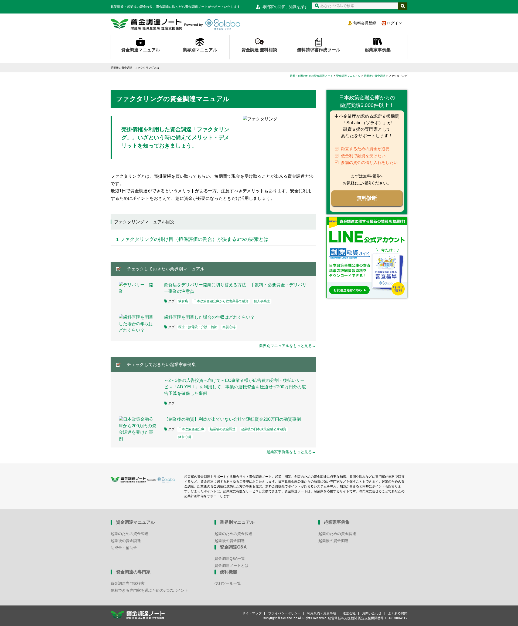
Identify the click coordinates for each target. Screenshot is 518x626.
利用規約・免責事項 (321, 613)
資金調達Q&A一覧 (229, 558)
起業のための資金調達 (129, 533)
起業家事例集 (378, 50)
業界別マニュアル (200, 50)
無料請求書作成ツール (318, 50)
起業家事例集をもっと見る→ (291, 452)
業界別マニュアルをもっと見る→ (287, 346)
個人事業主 (262, 301)
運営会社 (349, 613)
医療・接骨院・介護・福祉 (197, 327)
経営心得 (229, 327)
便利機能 (228, 572)
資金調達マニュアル (140, 50)
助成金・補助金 (124, 548)
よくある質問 (397, 613)
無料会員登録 (364, 23)
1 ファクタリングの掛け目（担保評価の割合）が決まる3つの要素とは (192, 239)
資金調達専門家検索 (128, 583)
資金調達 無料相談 (259, 50)
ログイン (394, 23)
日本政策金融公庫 (191, 429)
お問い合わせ (371, 613)
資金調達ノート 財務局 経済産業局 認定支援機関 (175, 24)
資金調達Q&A (233, 547)
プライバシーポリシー (284, 613)
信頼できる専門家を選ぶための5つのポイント (149, 590)
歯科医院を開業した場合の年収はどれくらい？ (209, 317)
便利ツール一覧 (227, 583)
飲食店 (183, 301)
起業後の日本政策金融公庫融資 (263, 429)
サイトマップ (252, 613)
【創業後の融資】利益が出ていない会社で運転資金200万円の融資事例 (232, 419)
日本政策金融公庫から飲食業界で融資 (220, 301)
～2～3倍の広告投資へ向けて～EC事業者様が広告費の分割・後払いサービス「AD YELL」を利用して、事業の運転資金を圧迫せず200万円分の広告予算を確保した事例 (235, 387)
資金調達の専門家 (133, 572)
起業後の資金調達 (223, 429)
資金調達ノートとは (231, 565)
